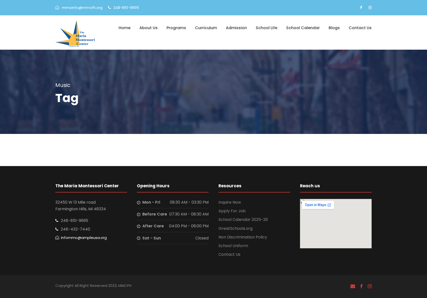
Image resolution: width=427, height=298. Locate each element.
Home (124, 28)
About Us (148, 28)
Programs (176, 28)
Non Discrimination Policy (242, 237)
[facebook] (361, 7)
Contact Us (360, 28)
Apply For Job (232, 211)
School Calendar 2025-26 (243, 219)
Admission (236, 28)
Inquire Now (229, 202)
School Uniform (233, 246)
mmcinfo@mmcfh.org (82, 7)
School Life (266, 28)
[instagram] (370, 7)
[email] (352, 286)
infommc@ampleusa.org (84, 237)
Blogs (334, 28)
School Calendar (303, 28)
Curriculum (206, 28)
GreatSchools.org (235, 228)
